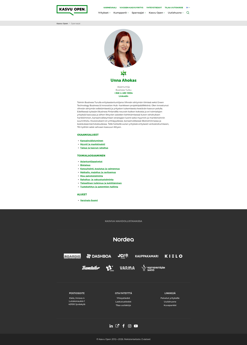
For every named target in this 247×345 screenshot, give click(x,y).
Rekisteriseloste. (133, 339)
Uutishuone (175, 12)
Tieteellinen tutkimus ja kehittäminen (101, 183)
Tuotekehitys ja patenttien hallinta (99, 187)
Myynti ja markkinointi (92, 144)
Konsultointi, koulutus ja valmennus (100, 169)
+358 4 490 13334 (123, 93)
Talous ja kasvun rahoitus (94, 148)
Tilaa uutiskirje (123, 305)
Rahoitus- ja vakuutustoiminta (96, 179)
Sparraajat (138, 12)
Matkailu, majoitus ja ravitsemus (98, 172)
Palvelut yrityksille (170, 298)
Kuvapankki (170, 305)
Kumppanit (120, 12)
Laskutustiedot (123, 301)
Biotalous (85, 165)
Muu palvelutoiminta (91, 176)
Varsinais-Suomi (89, 200)
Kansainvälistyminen (91, 140)
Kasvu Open (156, 12)
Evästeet (146, 339)
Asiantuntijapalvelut (91, 161)
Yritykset (103, 12)
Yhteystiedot (123, 298)
